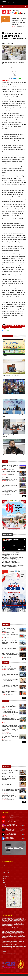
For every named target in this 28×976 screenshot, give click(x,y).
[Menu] (2, 6)
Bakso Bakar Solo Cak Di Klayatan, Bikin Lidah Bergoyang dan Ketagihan (19, 21)
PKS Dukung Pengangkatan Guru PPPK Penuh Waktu (9, 692)
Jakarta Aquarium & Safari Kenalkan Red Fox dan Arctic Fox (10, 783)
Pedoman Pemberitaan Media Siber (9, 953)
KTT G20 (4, 884)
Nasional (4, 469)
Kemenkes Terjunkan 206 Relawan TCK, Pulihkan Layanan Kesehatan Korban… (10, 485)
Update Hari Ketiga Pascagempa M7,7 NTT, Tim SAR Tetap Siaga (9, 647)
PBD (3, 494)
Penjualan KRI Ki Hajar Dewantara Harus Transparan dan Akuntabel (10, 686)
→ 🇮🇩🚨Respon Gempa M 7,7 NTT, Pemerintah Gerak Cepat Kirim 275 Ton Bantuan (12, 553)
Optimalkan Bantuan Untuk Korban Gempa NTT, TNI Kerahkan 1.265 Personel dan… (10, 642)
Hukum (3, 722)
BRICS (4, 880)
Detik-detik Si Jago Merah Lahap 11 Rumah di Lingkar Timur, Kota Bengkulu (13, 557)
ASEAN (4, 878)
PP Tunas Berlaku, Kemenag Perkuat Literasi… (14, 454)
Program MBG (5, 865)
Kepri (3, 707)
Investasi (4, 874)
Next (24, 496)
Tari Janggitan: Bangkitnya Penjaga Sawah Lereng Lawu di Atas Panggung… (10, 778)
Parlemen (4, 474)
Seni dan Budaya (6, 876)
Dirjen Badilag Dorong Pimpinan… (11, 375)
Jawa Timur (4, 715)
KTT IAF (4, 886)
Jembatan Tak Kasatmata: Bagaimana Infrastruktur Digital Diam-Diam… (9, 797)
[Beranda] (14, 11)
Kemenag (5, 325)
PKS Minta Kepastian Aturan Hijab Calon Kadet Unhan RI (10, 679)
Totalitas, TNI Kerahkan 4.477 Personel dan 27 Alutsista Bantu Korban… (9, 630)
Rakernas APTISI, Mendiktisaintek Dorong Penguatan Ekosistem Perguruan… (10, 467)
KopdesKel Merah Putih (7, 867)
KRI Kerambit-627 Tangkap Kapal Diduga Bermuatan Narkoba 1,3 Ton (10, 705)
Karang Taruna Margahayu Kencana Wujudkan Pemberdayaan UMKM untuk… (10, 790)
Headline (12, 327)
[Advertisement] (14, 618)
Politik (3, 694)
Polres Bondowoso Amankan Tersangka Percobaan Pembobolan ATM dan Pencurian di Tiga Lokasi (10, 712)
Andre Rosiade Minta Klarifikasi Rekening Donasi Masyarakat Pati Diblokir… (10, 674)
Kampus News (5, 80)
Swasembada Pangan (7, 870)
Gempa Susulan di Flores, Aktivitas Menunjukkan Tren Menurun (10, 635)
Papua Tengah (5, 732)
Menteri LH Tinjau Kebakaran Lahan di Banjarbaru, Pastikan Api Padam (10, 478)
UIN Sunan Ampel (13, 325)
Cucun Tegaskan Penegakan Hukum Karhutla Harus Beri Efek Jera (10, 472)
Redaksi (4, 951)
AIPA (4, 882)
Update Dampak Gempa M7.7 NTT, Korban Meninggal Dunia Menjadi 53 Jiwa (10, 654)
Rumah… (5, 355)
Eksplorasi (14, 26)
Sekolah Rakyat (6, 868)
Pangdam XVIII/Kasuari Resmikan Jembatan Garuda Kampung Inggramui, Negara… (9, 491)
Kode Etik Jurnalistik (7, 955)
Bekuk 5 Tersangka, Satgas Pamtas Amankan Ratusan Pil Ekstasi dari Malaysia (13, 566)
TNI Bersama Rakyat (7, 872)
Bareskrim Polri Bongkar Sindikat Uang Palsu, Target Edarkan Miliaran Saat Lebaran (10, 736)
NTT (3, 637)
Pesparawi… (6, 395)
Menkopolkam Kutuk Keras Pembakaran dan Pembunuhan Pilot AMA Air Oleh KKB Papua (10, 719)
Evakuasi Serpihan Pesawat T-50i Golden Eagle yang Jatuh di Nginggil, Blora (13, 560)
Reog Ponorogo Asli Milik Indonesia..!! (12, 562)
